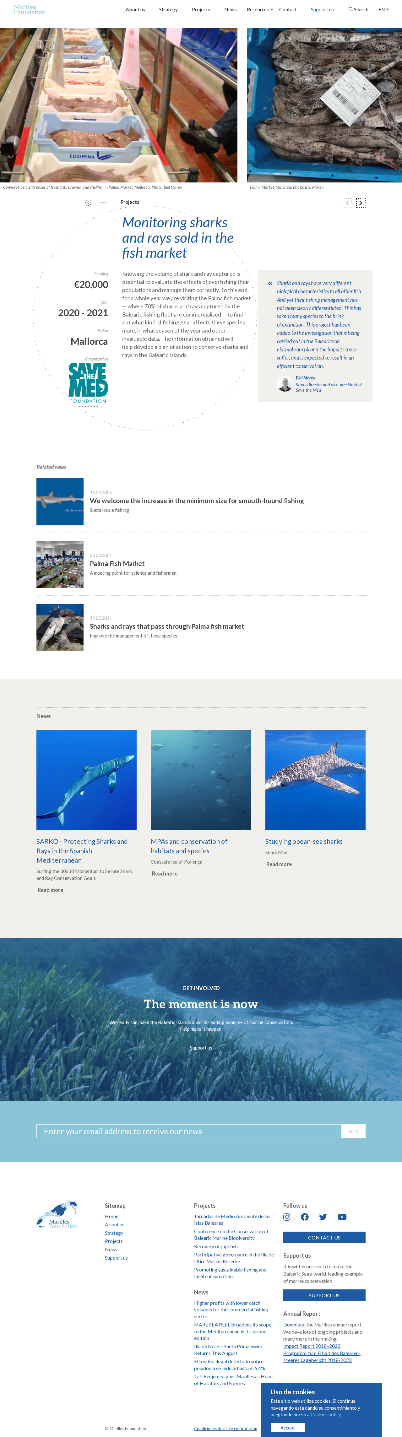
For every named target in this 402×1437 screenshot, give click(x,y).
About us (135, 9)
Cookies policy (326, 1414)
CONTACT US (324, 1237)
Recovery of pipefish (216, 1246)
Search (361, 9)
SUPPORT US (324, 1295)
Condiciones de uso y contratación (225, 1428)
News (230, 9)
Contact (288, 9)
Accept (287, 1427)
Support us (322, 9)
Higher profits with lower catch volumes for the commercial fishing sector (231, 1309)
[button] (347, 203)
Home (111, 1216)
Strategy (168, 9)
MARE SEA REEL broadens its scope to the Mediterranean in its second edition (232, 1331)
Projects (201, 9)
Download (294, 1324)
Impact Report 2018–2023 (311, 1346)
